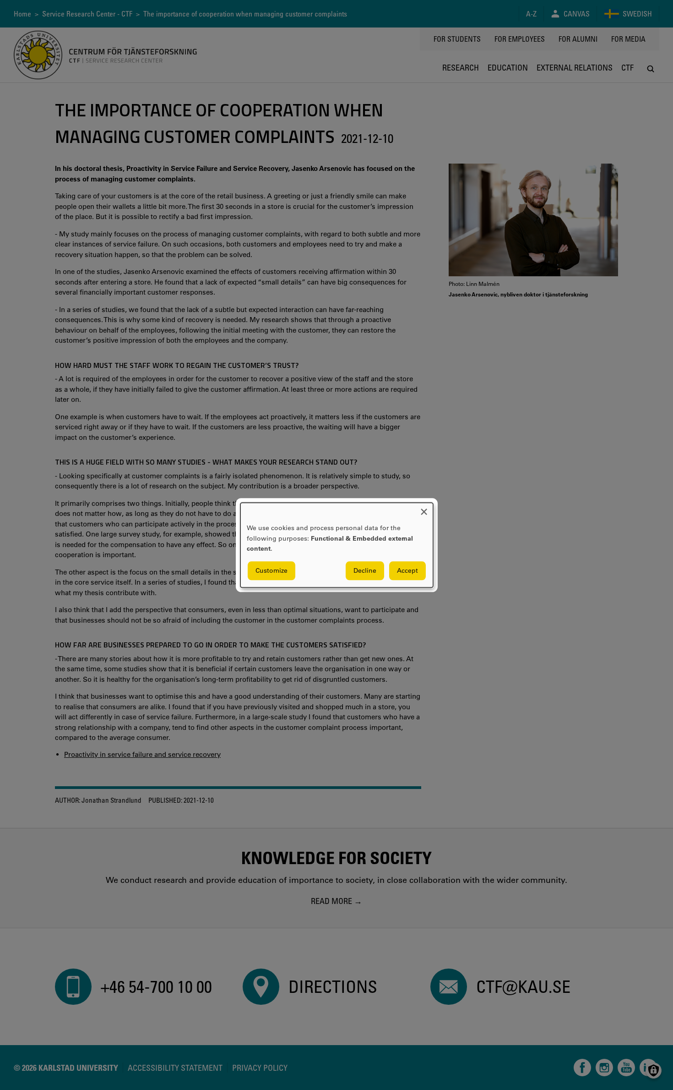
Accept (407, 570)
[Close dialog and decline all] (424, 508)
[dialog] (336, 545)
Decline (364, 570)
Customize (271, 570)
